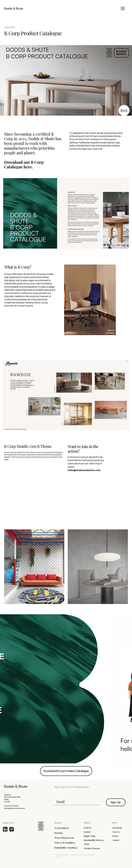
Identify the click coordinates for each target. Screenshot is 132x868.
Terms (115, 836)
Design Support (61, 827)
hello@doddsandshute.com (84, 470)
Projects (87, 827)
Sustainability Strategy (94, 840)
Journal (87, 831)
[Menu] (122, 8)
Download (117, 827)
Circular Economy (92, 848)
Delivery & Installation (64, 842)
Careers (116, 831)
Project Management (64, 837)
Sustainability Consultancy (66, 847)
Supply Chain (89, 836)
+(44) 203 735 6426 (11, 806)
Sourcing (58, 832)
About (86, 844)
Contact (115, 840)
